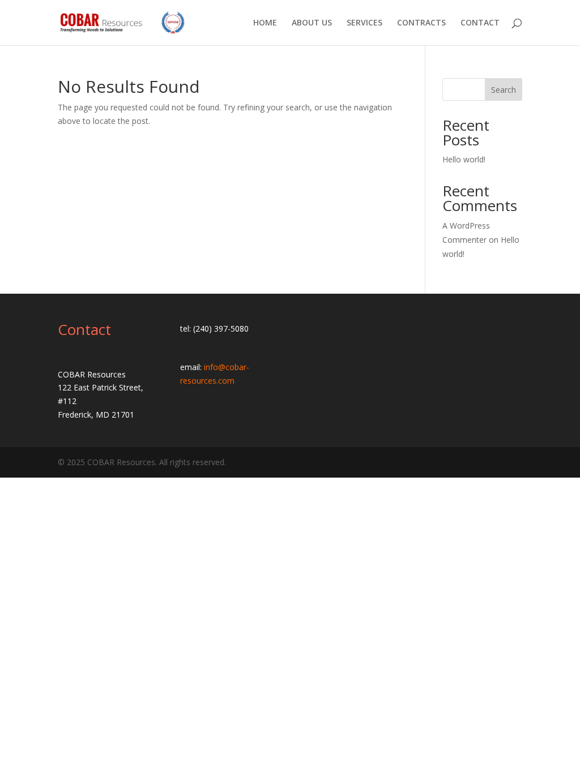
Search (503, 89)
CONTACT (480, 23)
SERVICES (364, 23)
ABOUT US (312, 23)
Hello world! (463, 159)
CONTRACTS (421, 23)
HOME (265, 23)
